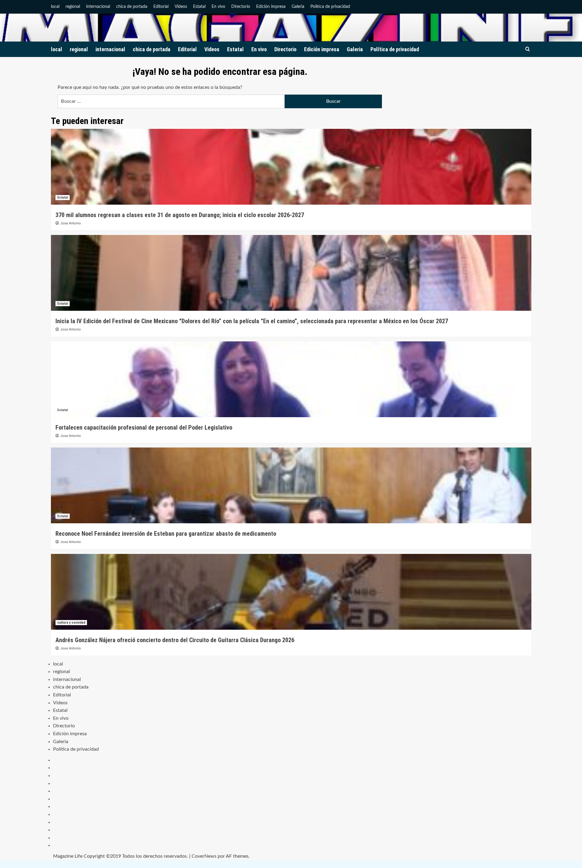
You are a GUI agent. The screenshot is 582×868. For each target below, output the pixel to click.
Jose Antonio (70, 223)
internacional (98, 7)
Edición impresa (271, 7)
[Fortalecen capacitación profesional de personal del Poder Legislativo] (291, 379)
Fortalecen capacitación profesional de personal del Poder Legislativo (143, 427)
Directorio (240, 7)
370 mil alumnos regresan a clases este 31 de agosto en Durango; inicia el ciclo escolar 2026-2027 (179, 215)
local (55, 7)
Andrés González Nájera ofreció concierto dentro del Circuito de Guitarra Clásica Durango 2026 (174, 640)
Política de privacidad (330, 7)
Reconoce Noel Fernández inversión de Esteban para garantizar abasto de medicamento (165, 533)
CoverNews (204, 856)
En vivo (218, 7)
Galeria (298, 7)
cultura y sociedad (71, 623)
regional (72, 7)
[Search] (527, 49)
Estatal (199, 7)
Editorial (161, 7)
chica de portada (131, 7)
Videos (181, 7)
